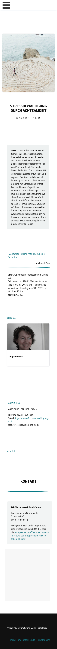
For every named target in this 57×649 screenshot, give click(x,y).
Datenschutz (28, 639)
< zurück (11, 451)
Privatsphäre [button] (43, 639)
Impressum (15, 639)
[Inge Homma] (28, 344)
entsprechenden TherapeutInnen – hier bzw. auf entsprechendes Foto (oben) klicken (30, 535)
